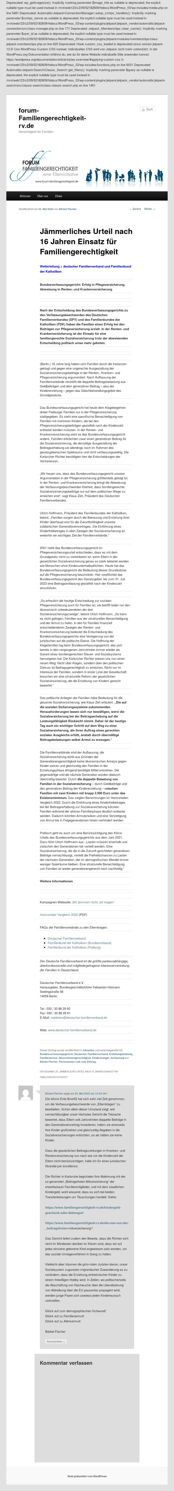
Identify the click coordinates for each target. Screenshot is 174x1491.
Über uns (42, 196)
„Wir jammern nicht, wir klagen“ (93, 902)
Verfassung (117, 1058)
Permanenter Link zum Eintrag (77, 1062)
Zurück (135, 209)
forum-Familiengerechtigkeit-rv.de (52, 117)
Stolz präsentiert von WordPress (87, 1476)
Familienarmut (48, 1058)
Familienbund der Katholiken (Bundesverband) (79, 942)
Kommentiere (56, 1341)
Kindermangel (100, 1058)
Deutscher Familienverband (67, 938)
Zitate (58, 196)
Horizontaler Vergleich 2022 (59, 914)
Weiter (149, 209)
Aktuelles (88, 1050)
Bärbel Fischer (68, 209)
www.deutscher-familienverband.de (72, 1030)
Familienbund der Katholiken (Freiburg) (74, 947)
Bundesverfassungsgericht (56, 1054)
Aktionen (25, 196)
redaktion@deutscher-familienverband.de (79, 1017)
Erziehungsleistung (120, 1054)
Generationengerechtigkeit (75, 1058)
